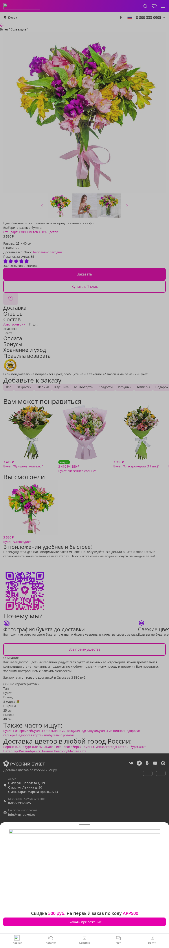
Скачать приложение (85, 922)
